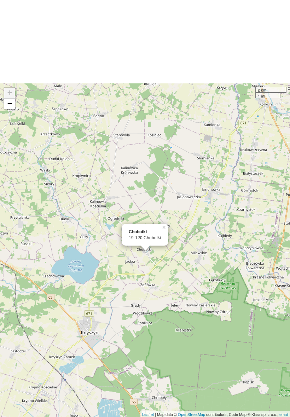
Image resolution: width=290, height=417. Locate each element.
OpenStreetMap (191, 414)
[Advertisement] (145, 41)
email (283, 414)
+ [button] (9, 92)
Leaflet (148, 414)
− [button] (9, 103)
